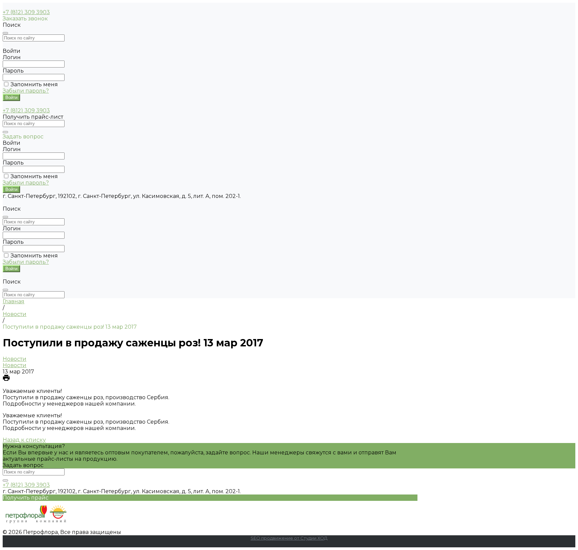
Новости (14, 359)
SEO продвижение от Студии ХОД (289, 538)
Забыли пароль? (26, 91)
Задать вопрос (23, 465)
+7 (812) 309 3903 (26, 12)
